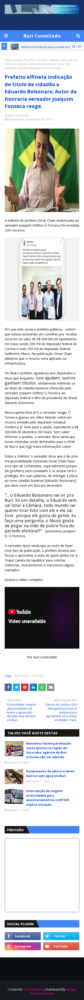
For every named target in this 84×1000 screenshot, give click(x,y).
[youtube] (61, 946)
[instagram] (23, 946)
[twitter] (61, 936)
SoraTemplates (33, 989)
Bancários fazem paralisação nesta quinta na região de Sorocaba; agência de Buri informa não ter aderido (48, 750)
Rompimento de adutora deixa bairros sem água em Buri (50, 773)
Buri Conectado (42, 36)
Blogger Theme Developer (53, 991)
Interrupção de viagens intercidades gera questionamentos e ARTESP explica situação (47, 798)
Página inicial (13, 60)
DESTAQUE (21, 676)
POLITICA (30, 60)
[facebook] (23, 936)
